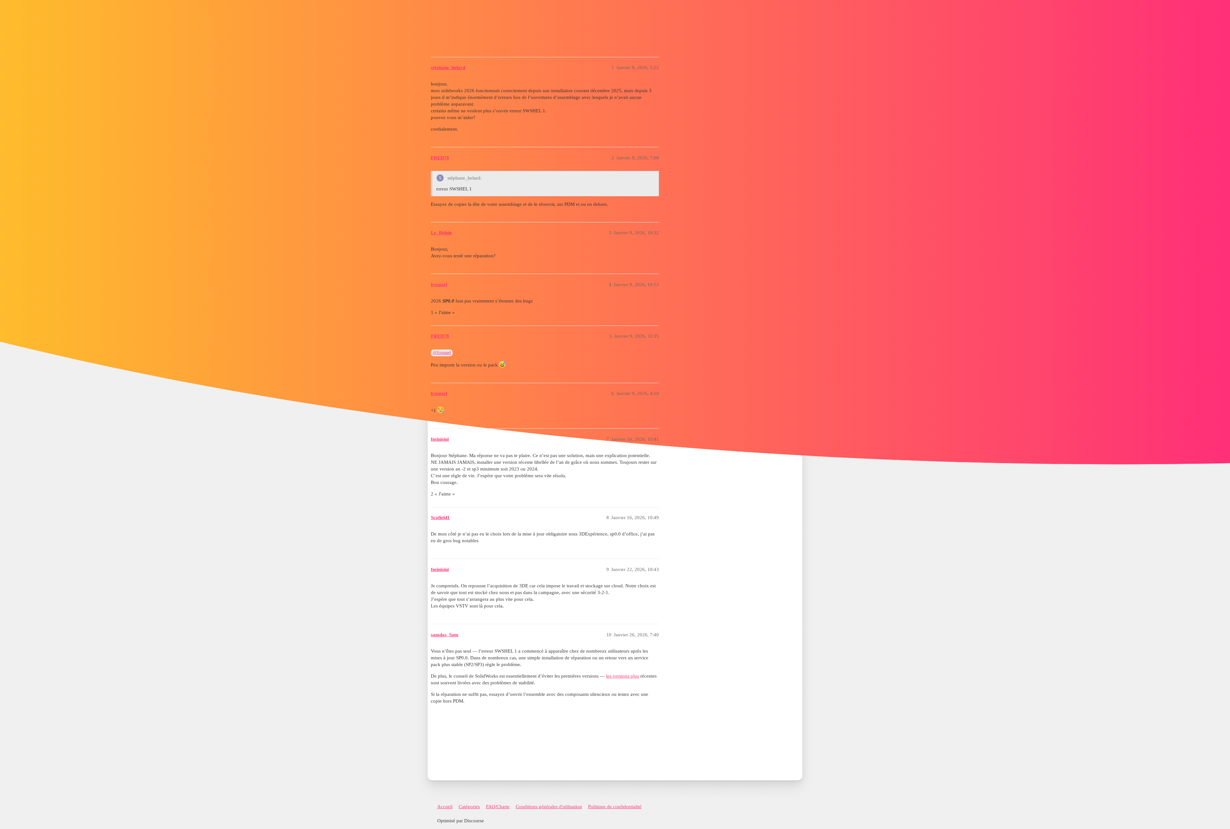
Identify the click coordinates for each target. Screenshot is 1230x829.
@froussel (442, 352)
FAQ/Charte (498, 806)
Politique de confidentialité (615, 806)
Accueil (445, 806)
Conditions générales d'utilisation (549, 806)
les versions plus (622, 676)
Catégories (469, 806)
